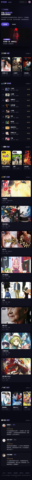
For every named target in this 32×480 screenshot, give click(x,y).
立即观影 (5, 24)
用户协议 (10, 473)
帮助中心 (21, 473)
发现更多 (14, 24)
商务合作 (27, 473)
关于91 (4, 473)
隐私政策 (15, 473)
